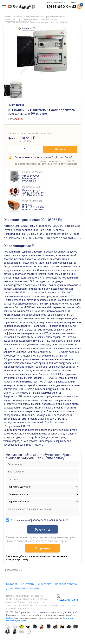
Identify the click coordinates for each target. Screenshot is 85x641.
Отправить (42, 548)
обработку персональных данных (48, 520)
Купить (60, 149)
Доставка (44, 584)
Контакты (27, 584)
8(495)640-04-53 (61, 7)
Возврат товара (66, 584)
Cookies (9, 618)
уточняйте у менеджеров (65, 164)
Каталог (11, 584)
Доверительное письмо (22, 588)
